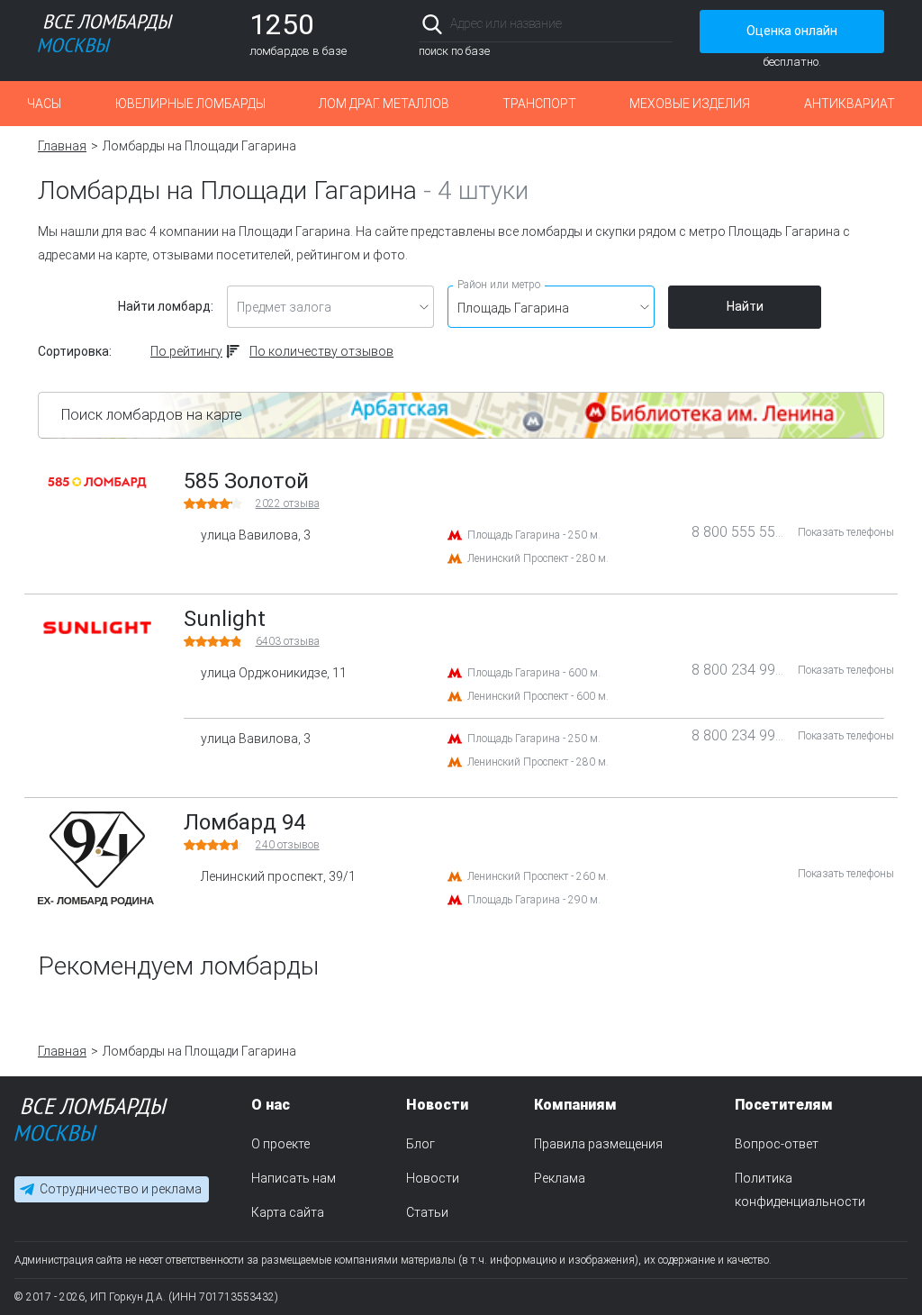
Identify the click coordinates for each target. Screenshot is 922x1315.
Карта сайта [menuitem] (287, 1212)
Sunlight (225, 619)
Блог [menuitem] (420, 1144)
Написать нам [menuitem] (293, 1178)
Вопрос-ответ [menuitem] (776, 1144)
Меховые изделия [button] (689, 103)
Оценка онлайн (791, 30)
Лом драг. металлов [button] (384, 103)
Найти (745, 306)
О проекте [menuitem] (280, 1144)
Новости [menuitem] (432, 1178)
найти (648, 24)
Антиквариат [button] (849, 103)
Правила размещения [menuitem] (598, 1144)
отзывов (288, 845)
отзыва (288, 503)
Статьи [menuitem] (427, 1212)
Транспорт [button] (539, 103)
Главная (62, 146)
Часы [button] (44, 103)
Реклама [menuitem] (559, 1178)
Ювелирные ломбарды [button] (190, 103)
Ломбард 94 (244, 822)
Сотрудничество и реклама (121, 1189)
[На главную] (90, 1123)
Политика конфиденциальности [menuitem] (800, 1190)
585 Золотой (246, 481)
